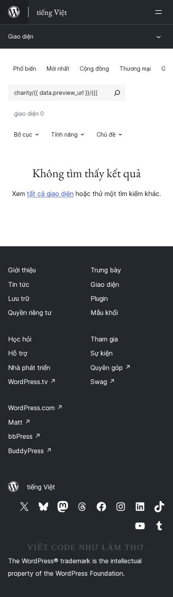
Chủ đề (106, 134)
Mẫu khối (104, 313)
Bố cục (23, 134)
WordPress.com (35, 408)
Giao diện (20, 36)
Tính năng (64, 134)
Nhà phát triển (29, 368)
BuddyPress (30, 451)
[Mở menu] (160, 12)
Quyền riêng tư (29, 313)
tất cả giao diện (50, 194)
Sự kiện (102, 353)
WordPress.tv (32, 382)
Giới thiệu (22, 270)
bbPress (24, 436)
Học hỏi (19, 339)
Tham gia (104, 339)
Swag (103, 382)
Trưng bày (106, 270)
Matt (19, 422)
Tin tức (18, 284)
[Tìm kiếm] (117, 93)
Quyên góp (111, 368)
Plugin (99, 298)
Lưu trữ (18, 298)
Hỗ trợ (17, 353)
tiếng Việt (41, 487)
